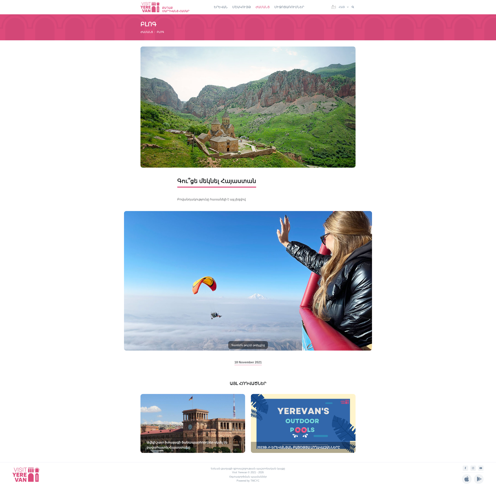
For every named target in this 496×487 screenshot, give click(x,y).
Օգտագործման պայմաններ (248, 476)
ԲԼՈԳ (160, 32)
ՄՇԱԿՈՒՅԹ (241, 7)
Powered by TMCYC (248, 480)
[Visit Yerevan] (152, 7)
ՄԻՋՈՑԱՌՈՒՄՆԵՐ (289, 7)
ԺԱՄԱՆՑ (263, 7)
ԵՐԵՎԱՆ (221, 7)
